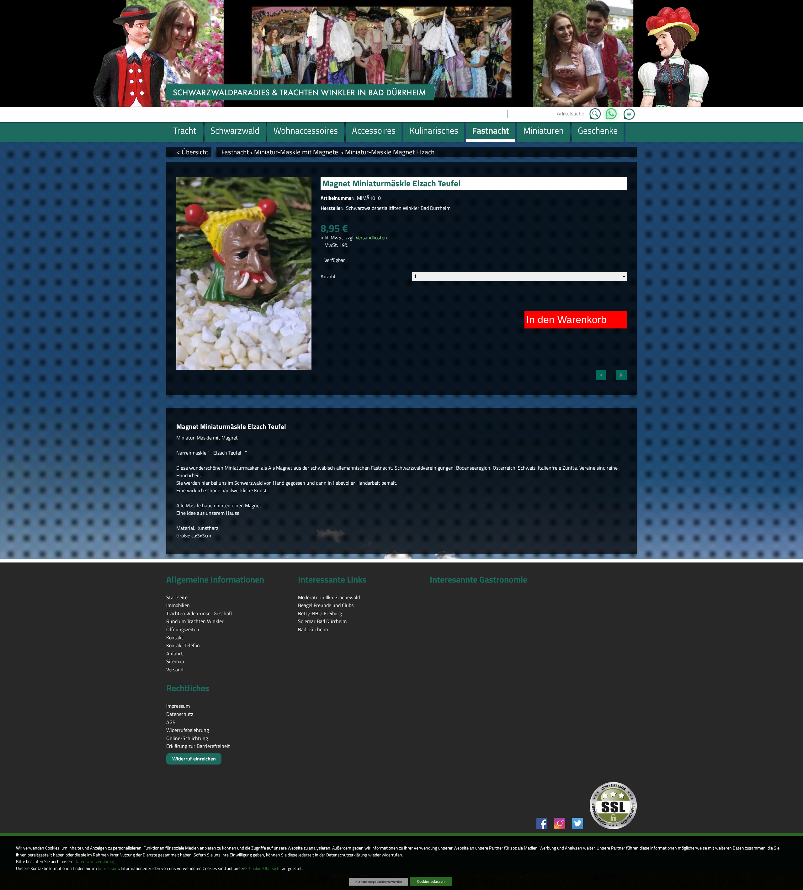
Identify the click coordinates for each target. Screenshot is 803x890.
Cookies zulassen (430, 881)
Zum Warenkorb (629, 110)
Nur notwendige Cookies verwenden (378, 881)
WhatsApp (611, 112)
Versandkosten (371, 237)
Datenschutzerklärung (94, 861)
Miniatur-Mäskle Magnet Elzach (389, 152)
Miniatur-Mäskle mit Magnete (297, 152)
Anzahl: (328, 276)
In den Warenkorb (566, 319)
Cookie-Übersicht (265, 868)
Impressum (108, 868)
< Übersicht (192, 152)
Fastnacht (235, 152)
